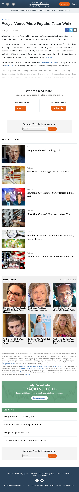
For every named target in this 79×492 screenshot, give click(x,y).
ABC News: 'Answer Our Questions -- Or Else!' (25, 440)
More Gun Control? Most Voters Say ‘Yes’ (48, 214)
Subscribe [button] (65, 4)
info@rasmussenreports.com (38, 485)
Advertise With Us (37, 474)
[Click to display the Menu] (2, 4)
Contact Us (43, 476)
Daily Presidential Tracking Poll (43, 150)
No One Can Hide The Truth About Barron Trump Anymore (13, 341)
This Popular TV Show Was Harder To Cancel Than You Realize (63, 341)
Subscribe (58, 108)
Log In (74, 4)
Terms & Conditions (63, 474)
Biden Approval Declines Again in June (22, 424)
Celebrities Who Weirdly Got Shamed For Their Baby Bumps (39, 341)
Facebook (8, 65)
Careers (34, 476)
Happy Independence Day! (16, 432)
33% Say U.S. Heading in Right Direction (48, 171)
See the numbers (39, 398)
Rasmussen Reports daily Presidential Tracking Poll (35, 366)
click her (48, 57)
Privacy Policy (49, 474)
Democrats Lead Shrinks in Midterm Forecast (51, 256)
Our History (19, 474)
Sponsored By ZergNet (68, 280)
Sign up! (52, 129)
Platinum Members (17, 372)
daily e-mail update (48, 62)
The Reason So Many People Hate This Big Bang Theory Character (14, 310)
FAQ (27, 474)
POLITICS (6, 19)
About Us (10, 474)
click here (27, 375)
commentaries (57, 366)
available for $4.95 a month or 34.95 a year (33, 368)
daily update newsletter (8, 364)
